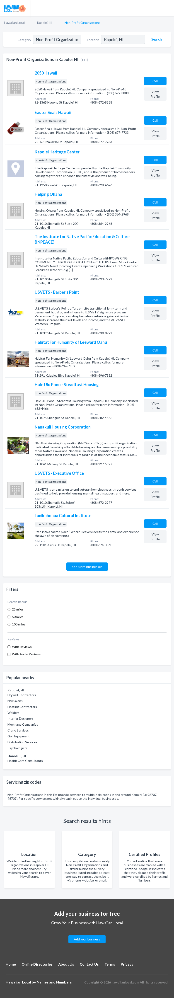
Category (24, 40)
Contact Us (89, 964)
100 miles (18, 624)
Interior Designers (20, 718)
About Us (66, 964)
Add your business (87, 939)
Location (93, 40)
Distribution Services (22, 742)
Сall (155, 81)
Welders (13, 713)
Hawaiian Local (14, 22)
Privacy (127, 964)
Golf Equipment (18, 736)
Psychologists (17, 748)
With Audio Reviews (26, 654)
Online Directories (37, 964)
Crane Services (18, 730)
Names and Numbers (54, 982)
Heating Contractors (22, 707)
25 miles (18, 609)
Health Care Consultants (25, 761)
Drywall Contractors (21, 695)
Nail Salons (15, 701)
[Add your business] (87, 934)
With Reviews (22, 647)
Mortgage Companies (22, 724)
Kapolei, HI (44, 22)
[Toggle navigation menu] (168, 7)
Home (11, 964)
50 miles (18, 617)
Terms (109, 964)
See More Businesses (87, 567)
